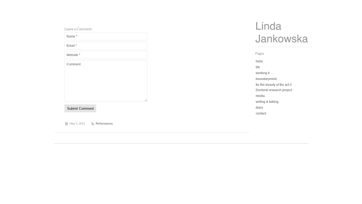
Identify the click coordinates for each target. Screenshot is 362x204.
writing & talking (267, 102)
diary (259, 107)
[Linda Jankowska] (281, 41)
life (258, 67)
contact (261, 113)
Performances (104, 123)
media (260, 96)
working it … (264, 73)
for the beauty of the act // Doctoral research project (274, 87)
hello (259, 61)
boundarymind (266, 79)
